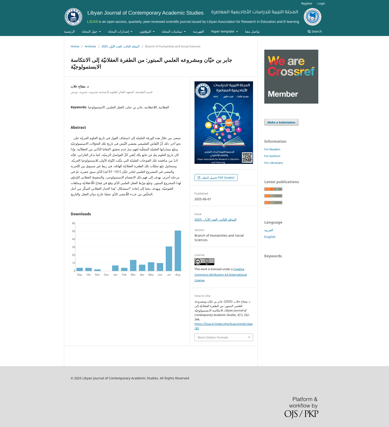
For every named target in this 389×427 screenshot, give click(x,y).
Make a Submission (281, 122)
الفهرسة (198, 31)
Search (316, 31)
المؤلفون (146, 31)
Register (306, 3)
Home (75, 46)
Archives (90, 46)
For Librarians (273, 163)
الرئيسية (69, 31)
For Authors (272, 156)
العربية (268, 230)
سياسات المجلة (172, 31)
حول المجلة (90, 31)
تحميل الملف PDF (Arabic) (218, 178)
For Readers (272, 149)
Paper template (223, 31)
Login (321, 3)
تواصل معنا (252, 31)
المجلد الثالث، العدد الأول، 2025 (121, 46)
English (270, 237)
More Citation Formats (213, 337)
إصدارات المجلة (119, 31)
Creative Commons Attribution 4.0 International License (220, 274)
